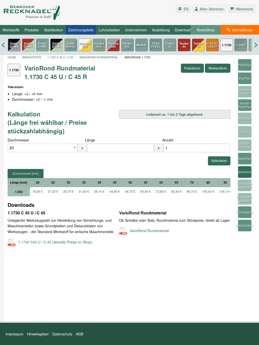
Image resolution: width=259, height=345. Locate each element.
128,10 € (225, 191)
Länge (90, 139)
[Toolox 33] (170, 45)
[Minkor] (141, 45)
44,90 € (115, 191)
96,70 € (192, 191)
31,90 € (84, 191)
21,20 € (53, 191)
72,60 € (161, 191)
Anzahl (167, 139)
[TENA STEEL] (155, 45)
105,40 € (208, 191)
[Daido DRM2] (42, 45)
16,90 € (37, 191)
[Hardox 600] (127, 45)
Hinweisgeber (38, 333)
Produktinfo (192, 68)
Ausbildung (161, 29)
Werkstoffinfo (217, 68)
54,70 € (130, 191)
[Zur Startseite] (46, 12)
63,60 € (145, 191)
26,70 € (68, 191)
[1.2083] (240, 45)
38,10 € (99, 191)
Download (183, 29)
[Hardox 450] (99, 45)
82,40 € (176, 191)
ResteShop (205, 29)
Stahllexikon (53, 29)
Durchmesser (18, 139)
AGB (79, 333)
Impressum (15, 333)
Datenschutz (62, 333)
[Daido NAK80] (70, 45)
